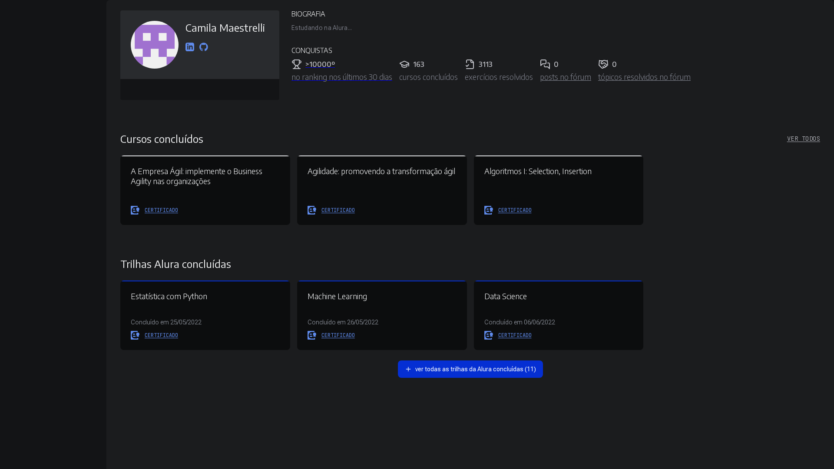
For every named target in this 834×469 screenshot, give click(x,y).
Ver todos (803, 138)
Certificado (161, 210)
